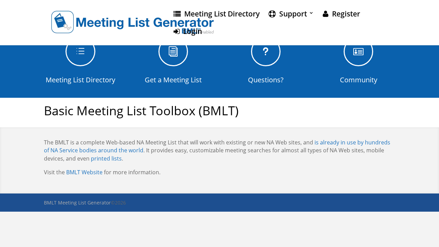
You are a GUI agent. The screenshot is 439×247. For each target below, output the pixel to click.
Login (191, 32)
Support (291, 14)
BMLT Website (84, 172)
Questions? (266, 79)
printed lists (106, 158)
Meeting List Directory (220, 14)
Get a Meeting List (173, 79)
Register (344, 14)
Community (358, 79)
